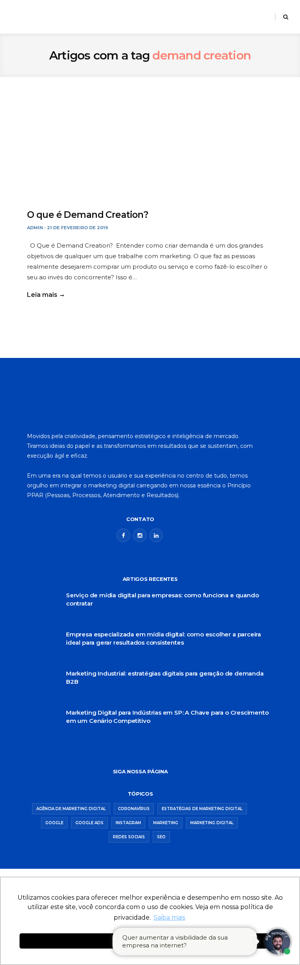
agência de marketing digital (71, 808)
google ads (89, 822)
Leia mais (42, 294)
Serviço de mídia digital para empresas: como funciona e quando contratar (162, 599)
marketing (165, 822)
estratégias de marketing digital (202, 808)
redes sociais (129, 836)
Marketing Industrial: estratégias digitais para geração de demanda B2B (165, 677)
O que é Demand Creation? (87, 214)
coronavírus (134, 808)
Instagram (128, 822)
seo (161, 836)
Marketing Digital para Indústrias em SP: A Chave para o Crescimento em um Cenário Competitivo (167, 716)
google (54, 822)
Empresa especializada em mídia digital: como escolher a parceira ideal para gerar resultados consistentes (163, 638)
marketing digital (212, 822)
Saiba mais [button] (169, 917)
